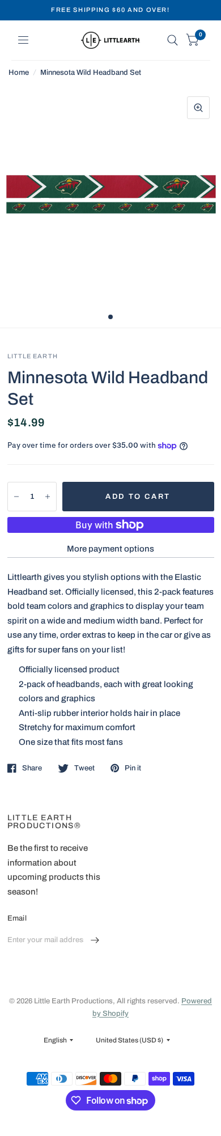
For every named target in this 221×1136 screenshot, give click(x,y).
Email (17, 918)
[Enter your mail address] (95, 940)
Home (18, 73)
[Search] (172, 40)
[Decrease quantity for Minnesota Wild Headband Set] (16, 496)
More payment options (110, 548)
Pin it (133, 768)
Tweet (84, 768)
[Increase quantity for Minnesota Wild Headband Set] (47, 496)
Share (32, 768)
